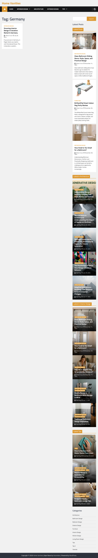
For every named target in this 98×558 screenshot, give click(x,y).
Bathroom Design (79, 54)
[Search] (94, 9)
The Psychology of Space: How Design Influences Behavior (83, 267)
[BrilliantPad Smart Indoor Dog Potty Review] (84, 88)
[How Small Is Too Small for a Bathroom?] (84, 132)
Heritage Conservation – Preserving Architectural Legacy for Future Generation (83, 242)
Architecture (38, 9)
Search (91, 19)
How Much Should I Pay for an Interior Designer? (83, 371)
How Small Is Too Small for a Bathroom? (83, 149)
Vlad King (78, 225)
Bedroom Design (77, 522)
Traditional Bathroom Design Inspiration (82, 420)
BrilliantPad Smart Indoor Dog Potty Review (84, 104)
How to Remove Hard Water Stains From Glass (83, 452)
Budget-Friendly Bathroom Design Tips (82, 500)
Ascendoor (56, 555)
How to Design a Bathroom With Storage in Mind (83, 395)
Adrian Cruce (8, 35)
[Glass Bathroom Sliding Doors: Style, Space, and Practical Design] (84, 41)
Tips (63, 9)
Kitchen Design (77, 536)
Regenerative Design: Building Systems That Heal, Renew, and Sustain (84, 194)
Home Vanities (11, 3)
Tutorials (75, 549)
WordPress (72, 555)
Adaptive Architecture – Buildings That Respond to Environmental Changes (83, 290)
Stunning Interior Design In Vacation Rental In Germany (11, 30)
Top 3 (74, 546)
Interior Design (22, 9)
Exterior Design (52, 9)
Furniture (77, 100)
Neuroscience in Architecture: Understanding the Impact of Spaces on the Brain (84, 218)
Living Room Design (78, 539)
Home (11, 9)
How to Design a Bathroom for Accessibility (80, 474)
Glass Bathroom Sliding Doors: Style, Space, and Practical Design (83, 58)
